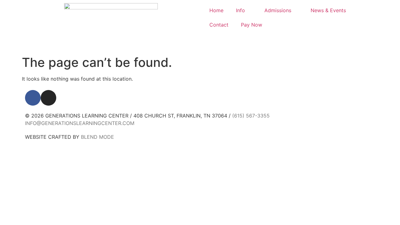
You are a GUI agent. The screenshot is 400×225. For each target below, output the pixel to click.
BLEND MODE (97, 137)
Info (240, 10)
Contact (218, 25)
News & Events (328, 10)
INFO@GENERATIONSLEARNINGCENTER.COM (79, 123)
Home (216, 10)
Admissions (277, 10)
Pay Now (251, 25)
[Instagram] (48, 98)
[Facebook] (33, 98)
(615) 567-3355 (251, 115)
